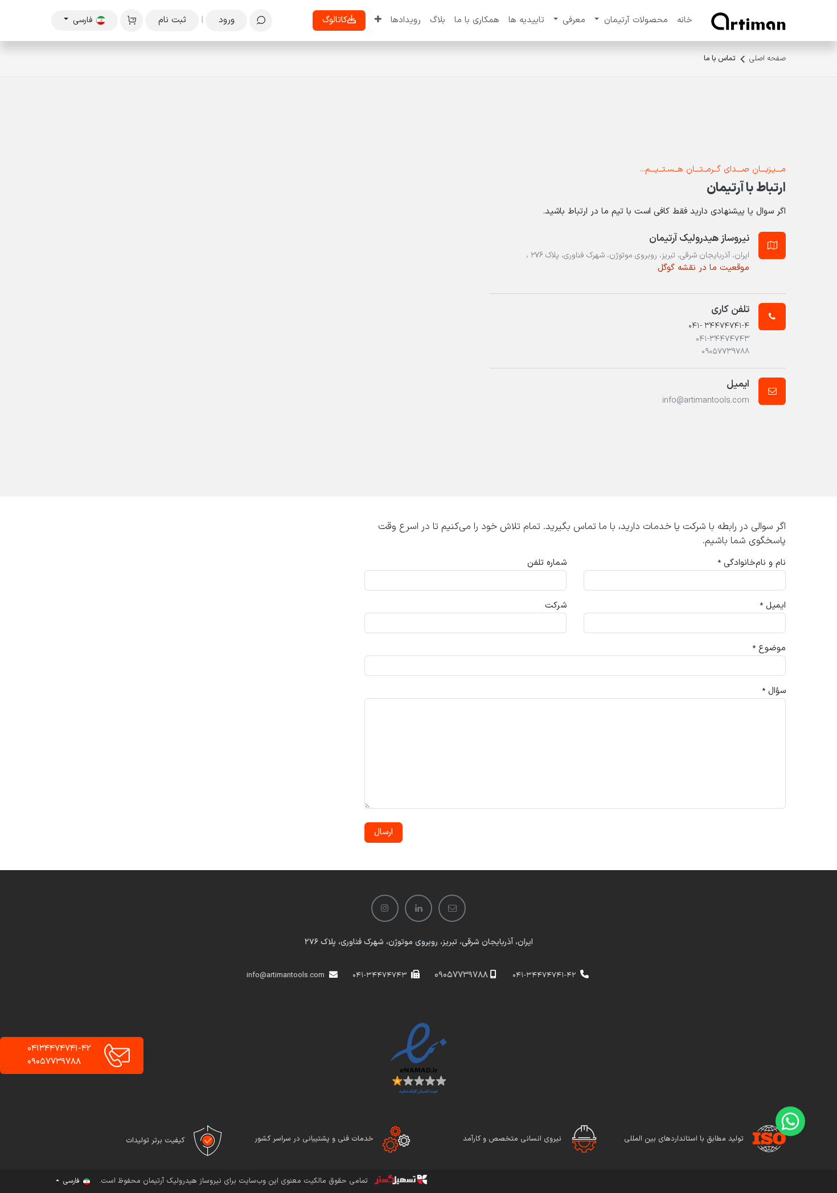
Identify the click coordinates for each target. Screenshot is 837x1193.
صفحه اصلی (767, 59)
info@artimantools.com (286, 975)
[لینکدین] (418, 908)
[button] (260, 20)
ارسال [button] (383, 832)
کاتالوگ (334, 20)
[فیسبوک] (452, 908)
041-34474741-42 (544, 975)
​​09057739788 (461, 975)
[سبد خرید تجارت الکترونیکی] (131, 20)
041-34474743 (379, 975)
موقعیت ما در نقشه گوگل (703, 267)
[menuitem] (684, 21)
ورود (227, 20)
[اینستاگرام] (385, 908)
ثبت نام (172, 20)
